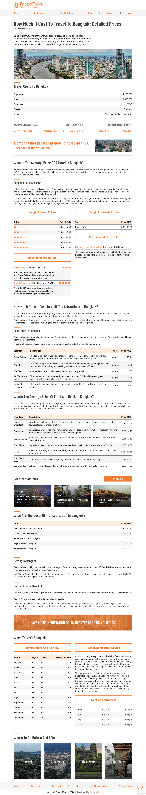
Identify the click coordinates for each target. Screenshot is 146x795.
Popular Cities (66, 13)
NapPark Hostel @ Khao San (88, 247)
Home (16, 13)
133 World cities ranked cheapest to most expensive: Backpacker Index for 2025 (51, 145)
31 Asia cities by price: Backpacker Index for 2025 (111, 501)
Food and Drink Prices (77, 131)
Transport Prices (104, 131)
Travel (110, 13)
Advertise (35, 785)
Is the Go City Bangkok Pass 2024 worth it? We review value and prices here (32, 499)
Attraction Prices (51, 131)
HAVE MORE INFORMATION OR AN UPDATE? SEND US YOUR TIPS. (73, 622)
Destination (39, 13)
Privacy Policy (125, 785)
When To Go (127, 131)
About (16, 785)
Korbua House (20, 267)
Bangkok (21, 491)
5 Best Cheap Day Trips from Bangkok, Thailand (72, 501)
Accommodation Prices (23, 131)
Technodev (95, 792)
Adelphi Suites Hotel (23, 283)
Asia (59, 494)
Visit (130, 13)
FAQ (76, 785)
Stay (90, 13)
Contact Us (57, 785)
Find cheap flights (98, 785)
